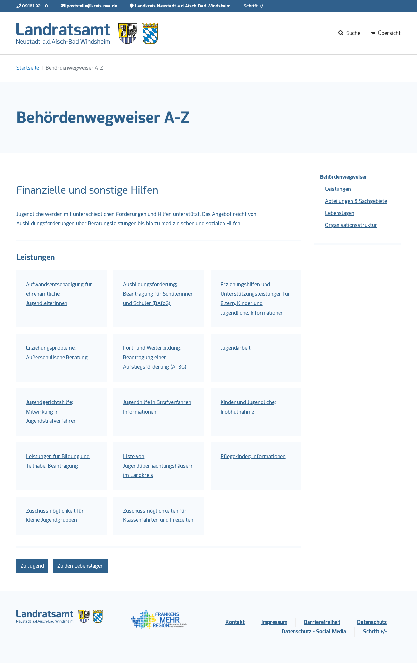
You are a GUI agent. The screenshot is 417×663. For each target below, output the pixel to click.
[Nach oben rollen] (402, 648)
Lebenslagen (339, 213)
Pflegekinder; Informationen (253, 456)
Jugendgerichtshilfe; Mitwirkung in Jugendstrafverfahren (51, 411)
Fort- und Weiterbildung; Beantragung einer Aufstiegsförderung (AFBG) (155, 357)
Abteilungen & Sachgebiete (356, 201)
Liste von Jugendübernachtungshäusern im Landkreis (158, 465)
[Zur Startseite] (87, 33)
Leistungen (338, 189)
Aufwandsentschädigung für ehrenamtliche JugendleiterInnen (59, 293)
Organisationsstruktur (351, 225)
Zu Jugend (32, 566)
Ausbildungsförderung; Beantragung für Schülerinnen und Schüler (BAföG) (158, 293)
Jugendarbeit (236, 348)
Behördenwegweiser (343, 177)
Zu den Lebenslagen (80, 566)
